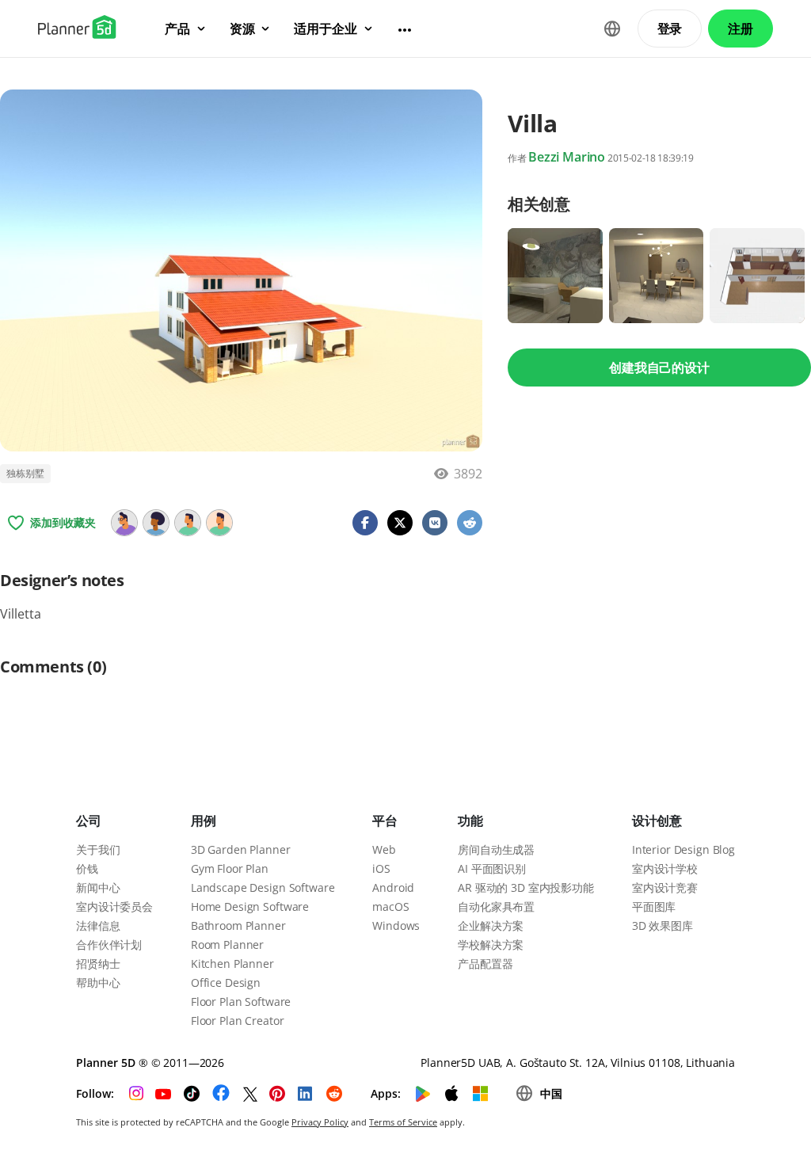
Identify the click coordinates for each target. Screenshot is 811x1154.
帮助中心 (98, 982)
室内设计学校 (665, 868)
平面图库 (654, 906)
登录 (670, 28)
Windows (396, 925)
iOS (381, 868)
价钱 (87, 868)
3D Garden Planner (241, 849)
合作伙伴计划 (109, 944)
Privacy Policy (319, 1122)
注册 (740, 28)
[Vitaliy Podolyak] (187, 522)
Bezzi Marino (566, 157)
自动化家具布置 (496, 906)
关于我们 (98, 849)
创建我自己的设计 (659, 367)
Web (384, 849)
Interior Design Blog (683, 849)
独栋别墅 (25, 473)
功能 (470, 820)
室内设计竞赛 (665, 887)
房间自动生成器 (496, 849)
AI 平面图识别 (492, 868)
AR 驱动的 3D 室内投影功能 (526, 887)
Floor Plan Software (241, 1001)
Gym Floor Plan (229, 868)
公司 (88, 820)
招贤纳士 (98, 963)
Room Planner (227, 944)
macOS (390, 906)
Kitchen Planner (232, 963)
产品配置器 (485, 963)
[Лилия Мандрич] (219, 522)
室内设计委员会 (114, 906)
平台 (385, 820)
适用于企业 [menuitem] (325, 28)
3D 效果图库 (662, 925)
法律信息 (98, 925)
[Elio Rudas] (124, 522)
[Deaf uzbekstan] (156, 522)
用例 (203, 820)
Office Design (226, 982)
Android (393, 887)
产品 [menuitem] (177, 28)
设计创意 (657, 820)
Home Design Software (250, 906)
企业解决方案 (491, 925)
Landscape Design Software (263, 887)
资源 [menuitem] (242, 28)
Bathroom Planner (238, 925)
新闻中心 (98, 887)
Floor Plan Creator (237, 1020)
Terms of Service (403, 1122)
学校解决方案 (491, 944)
